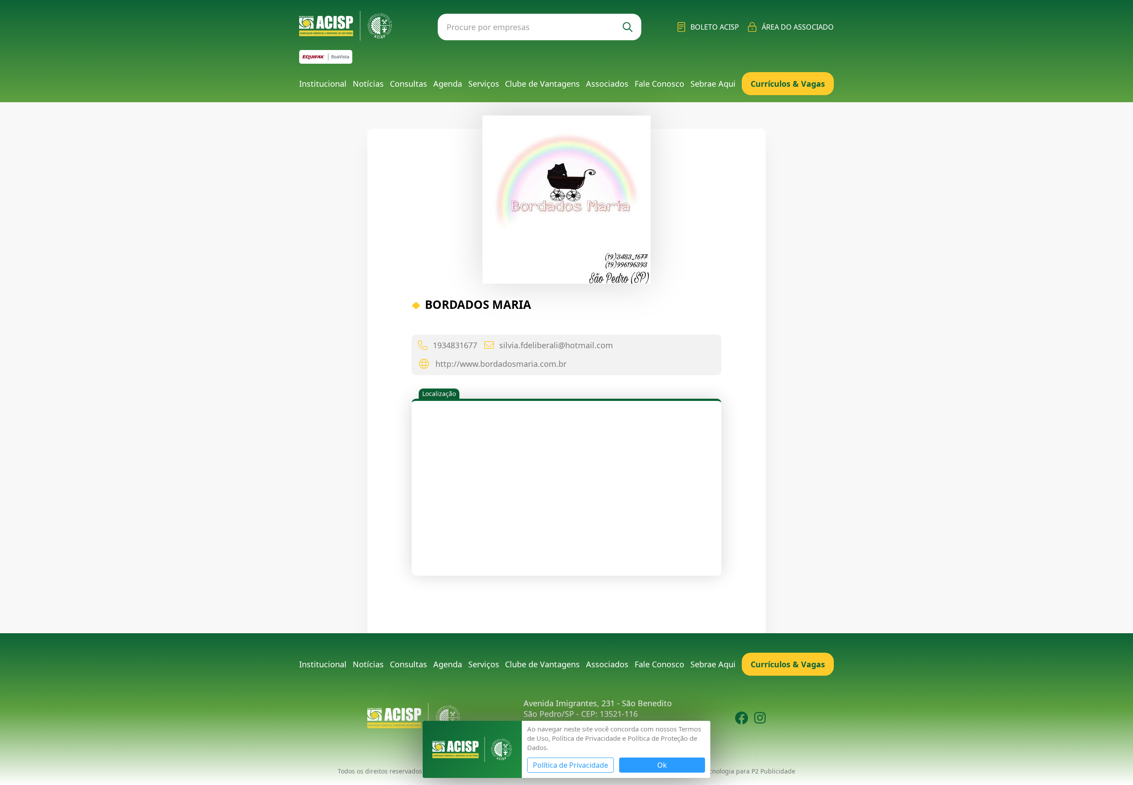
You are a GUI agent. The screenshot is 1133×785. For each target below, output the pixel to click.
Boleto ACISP (714, 27)
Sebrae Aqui (713, 83)
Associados (607, 83)
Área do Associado (798, 27)
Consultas (408, 83)
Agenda (447, 83)
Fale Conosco (659, 83)
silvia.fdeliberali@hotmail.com (556, 345)
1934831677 (455, 345)
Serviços (483, 83)
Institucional (323, 83)
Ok (662, 765)
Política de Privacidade (570, 765)
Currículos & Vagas (788, 83)
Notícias (368, 83)
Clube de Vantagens (542, 83)
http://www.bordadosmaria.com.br (500, 363)
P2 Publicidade (773, 771)
